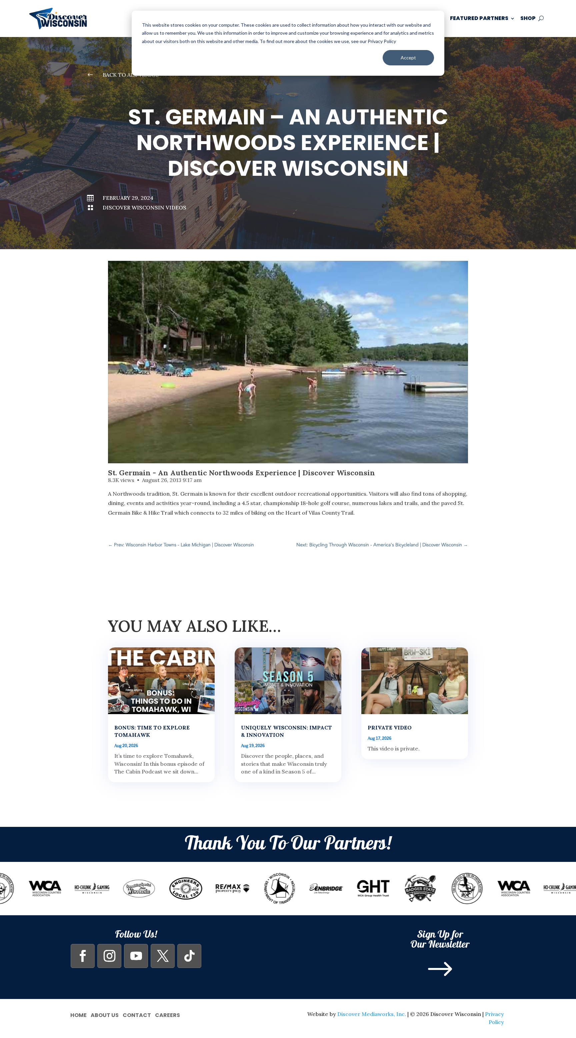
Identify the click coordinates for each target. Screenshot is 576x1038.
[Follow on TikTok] (189, 956)
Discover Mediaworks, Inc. (371, 1014)
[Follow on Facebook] (83, 956)
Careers (167, 1014)
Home (78, 1014)
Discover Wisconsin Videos (144, 207)
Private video (390, 727)
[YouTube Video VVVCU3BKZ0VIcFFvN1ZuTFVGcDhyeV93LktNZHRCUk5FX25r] (288, 362)
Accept (408, 57)
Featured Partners (479, 18)
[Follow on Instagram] (109, 956)
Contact (137, 1014)
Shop (528, 18)
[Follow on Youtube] (136, 956)
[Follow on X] (163, 956)
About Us (105, 1014)
